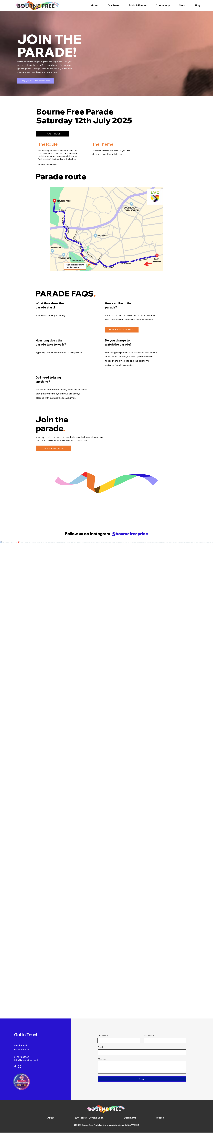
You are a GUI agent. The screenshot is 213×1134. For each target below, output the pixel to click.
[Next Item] (204, 779)
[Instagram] (19, 1066)
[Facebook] (15, 1066)
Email (100, 1047)
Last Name (149, 1035)
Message (102, 1059)
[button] (137, 5)
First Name (103, 1035)
